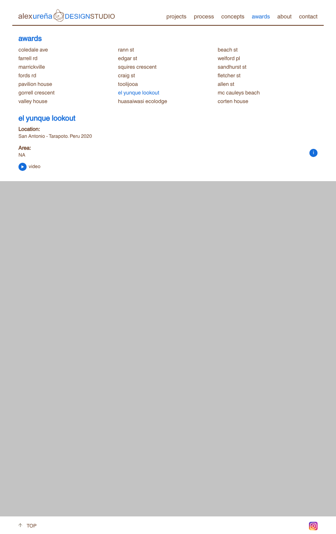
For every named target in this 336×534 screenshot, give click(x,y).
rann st (126, 49)
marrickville (31, 66)
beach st (228, 49)
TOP (31, 525)
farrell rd (27, 58)
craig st (126, 75)
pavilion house (35, 84)
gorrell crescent (36, 92)
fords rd (27, 75)
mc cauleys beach (239, 92)
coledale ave (33, 49)
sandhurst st (232, 66)
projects (176, 16)
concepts (232, 16)
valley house (33, 101)
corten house (233, 101)
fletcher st (229, 75)
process (204, 16)
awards (261, 16)
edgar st (127, 58)
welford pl (229, 58)
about (284, 16)
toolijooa (128, 84)
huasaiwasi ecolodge (142, 101)
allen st (226, 84)
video (34, 166)
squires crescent (137, 66)
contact (308, 16)
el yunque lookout (138, 92)
